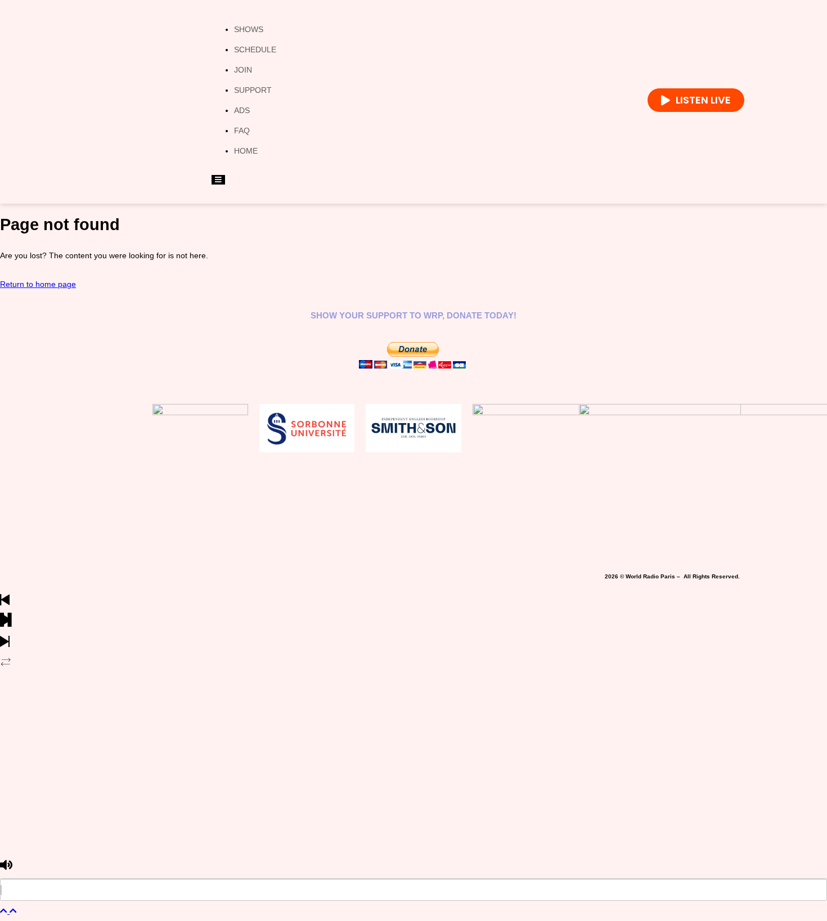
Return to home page (38, 284)
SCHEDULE (255, 49)
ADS (242, 110)
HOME (246, 150)
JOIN (243, 69)
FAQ (242, 130)
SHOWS (248, 29)
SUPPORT (253, 90)
